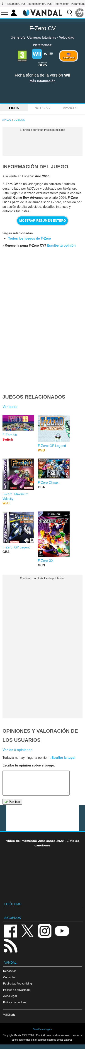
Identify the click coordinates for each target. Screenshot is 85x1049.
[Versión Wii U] (48, 53)
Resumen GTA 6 (16, 3)
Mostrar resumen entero (42, 220)
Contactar (9, 977)
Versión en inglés (42, 1029)
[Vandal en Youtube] (62, 930)
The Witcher (61, 3)
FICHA (14, 108)
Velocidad (66, 37)
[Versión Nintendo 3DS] (42, 64)
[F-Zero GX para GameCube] (54, 533)
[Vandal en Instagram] (44, 930)
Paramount (78, 3)
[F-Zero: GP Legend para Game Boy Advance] (18, 526)
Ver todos (9, 406)
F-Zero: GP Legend (52, 445)
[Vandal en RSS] (10, 945)
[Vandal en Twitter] (27, 930)
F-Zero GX (45, 560)
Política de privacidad (16, 989)
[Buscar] (70, 12)
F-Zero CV (42, 28)
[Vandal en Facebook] (10, 930)
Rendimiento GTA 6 (40, 3)
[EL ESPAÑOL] (79, 12)
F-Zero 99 (9, 434)
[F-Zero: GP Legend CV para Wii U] (54, 427)
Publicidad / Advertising (17, 983)
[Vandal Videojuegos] (42, 12)
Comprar (68, 57)
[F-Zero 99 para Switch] (18, 422)
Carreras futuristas (41, 37)
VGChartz (9, 1014)
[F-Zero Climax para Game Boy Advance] (54, 468)
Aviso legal (10, 995)
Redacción (10, 971)
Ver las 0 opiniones (17, 749)
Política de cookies (14, 1002)
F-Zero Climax (48, 482)
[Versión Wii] (37, 54)
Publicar (14, 801)
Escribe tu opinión (61, 245)
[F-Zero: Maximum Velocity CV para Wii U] (18, 473)
